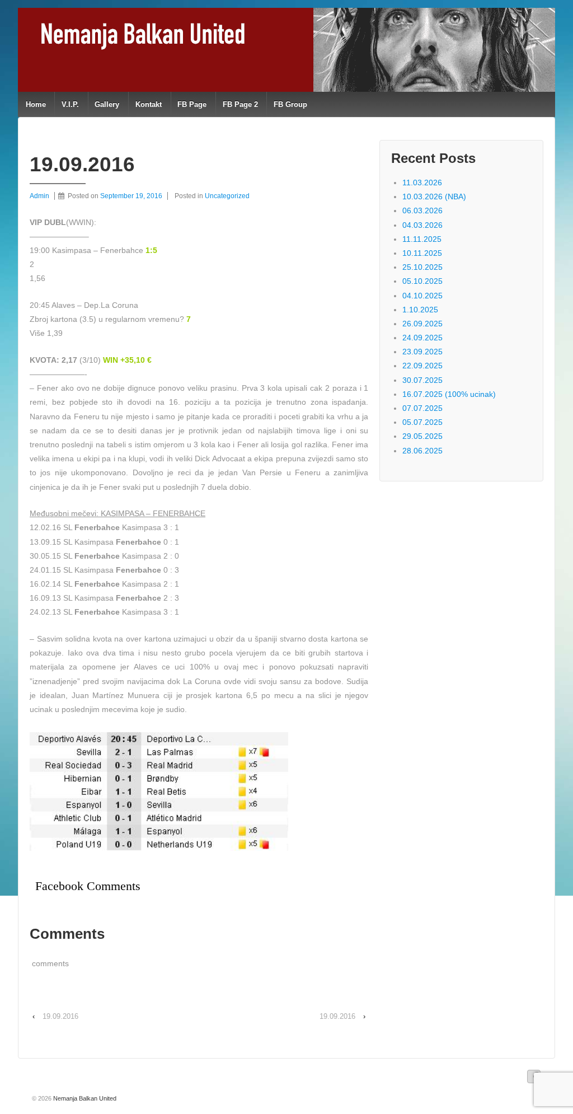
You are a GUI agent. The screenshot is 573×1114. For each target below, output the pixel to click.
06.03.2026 (422, 210)
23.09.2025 (422, 351)
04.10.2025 (422, 295)
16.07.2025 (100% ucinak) (449, 394)
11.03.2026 (422, 182)
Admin (39, 196)
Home (36, 104)
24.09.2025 (422, 337)
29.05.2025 (422, 436)
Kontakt (148, 104)
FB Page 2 (240, 104)
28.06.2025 (422, 450)
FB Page (191, 104)
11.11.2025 (422, 239)
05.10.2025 (422, 281)
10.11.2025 (422, 253)
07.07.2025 (422, 408)
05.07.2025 (422, 422)
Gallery (107, 104)
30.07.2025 (422, 380)
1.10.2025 (420, 309)
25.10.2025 (422, 267)
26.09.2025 (422, 323)
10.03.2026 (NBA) (434, 196)
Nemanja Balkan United (83, 1098)
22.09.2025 (422, 365)
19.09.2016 (60, 1016)
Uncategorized (227, 196)
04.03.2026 (422, 225)
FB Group (290, 104)
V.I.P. (70, 104)
